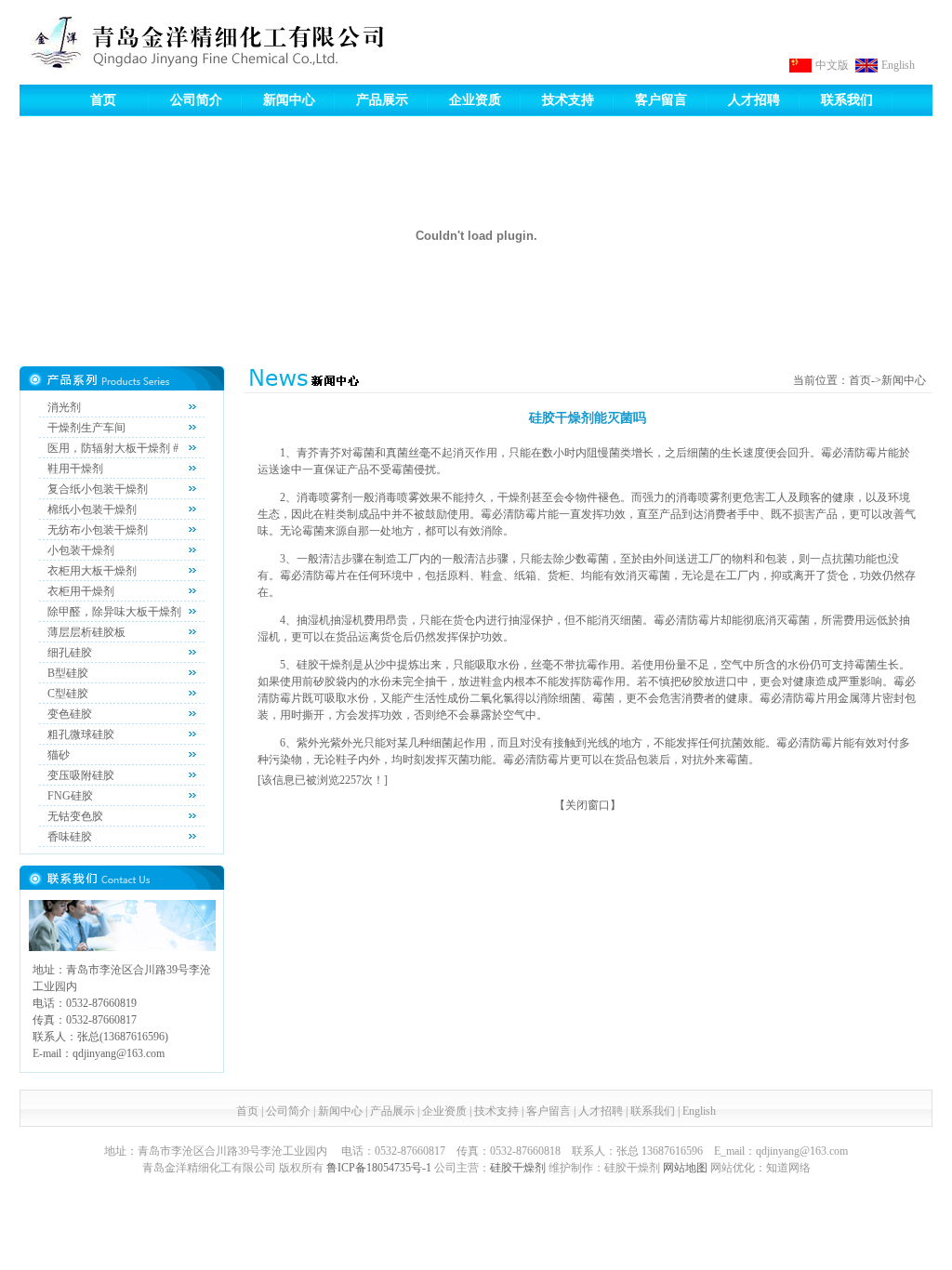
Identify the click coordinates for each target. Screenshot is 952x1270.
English (898, 65)
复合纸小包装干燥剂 (97, 489)
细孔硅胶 (69, 652)
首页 (103, 100)
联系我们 (847, 100)
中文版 (832, 65)
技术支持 (568, 100)
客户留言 (661, 100)
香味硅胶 (69, 836)
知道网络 (788, 1167)
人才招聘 (754, 100)
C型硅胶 (67, 693)
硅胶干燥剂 (518, 1167)
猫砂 (58, 754)
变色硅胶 (69, 714)
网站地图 (685, 1167)
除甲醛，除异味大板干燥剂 (114, 611)
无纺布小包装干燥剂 (97, 529)
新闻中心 (289, 100)
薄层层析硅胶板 (86, 632)
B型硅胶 (67, 673)
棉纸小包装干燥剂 (92, 509)
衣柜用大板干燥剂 (92, 570)
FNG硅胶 (70, 795)
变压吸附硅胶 (80, 775)
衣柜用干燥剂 (80, 591)
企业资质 (475, 100)
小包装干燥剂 (80, 550)
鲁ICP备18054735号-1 (378, 1167)
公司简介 (196, 100)
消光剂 (64, 407)
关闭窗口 (587, 805)
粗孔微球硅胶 (80, 734)
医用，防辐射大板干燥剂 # (112, 448)
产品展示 (382, 100)
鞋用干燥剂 (75, 468)
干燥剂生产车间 (86, 427)
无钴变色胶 (75, 816)
